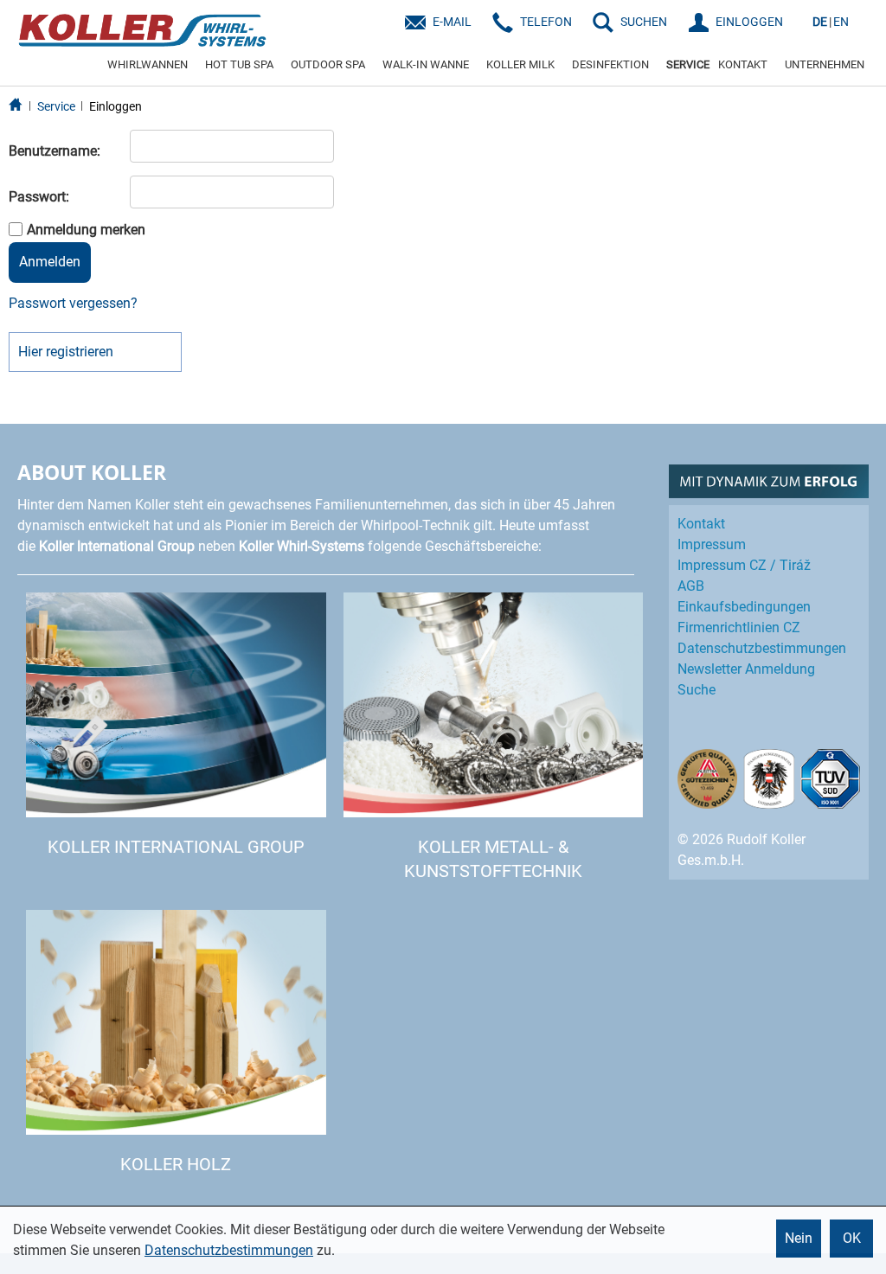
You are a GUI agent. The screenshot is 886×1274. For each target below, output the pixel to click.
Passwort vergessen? (73, 303)
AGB (690, 586)
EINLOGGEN (749, 22)
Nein (798, 1238)
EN (841, 22)
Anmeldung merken (86, 229)
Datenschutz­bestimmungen (761, 648)
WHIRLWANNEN (147, 64)
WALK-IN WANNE (425, 64)
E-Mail (452, 22)
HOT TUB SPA (239, 64)
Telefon (546, 22)
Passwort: (39, 197)
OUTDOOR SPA (328, 64)
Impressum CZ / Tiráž (744, 565)
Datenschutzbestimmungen (228, 1250)
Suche (696, 690)
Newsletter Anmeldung (746, 669)
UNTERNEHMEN (824, 64)
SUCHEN (643, 22)
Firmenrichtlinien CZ (738, 627)
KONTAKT (742, 64)
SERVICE (687, 64)
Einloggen (115, 106)
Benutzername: (54, 151)
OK (852, 1238)
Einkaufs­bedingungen (744, 607)
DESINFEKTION (610, 64)
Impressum (711, 544)
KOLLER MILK (520, 64)
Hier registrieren (65, 351)
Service (56, 106)
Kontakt (701, 523)
